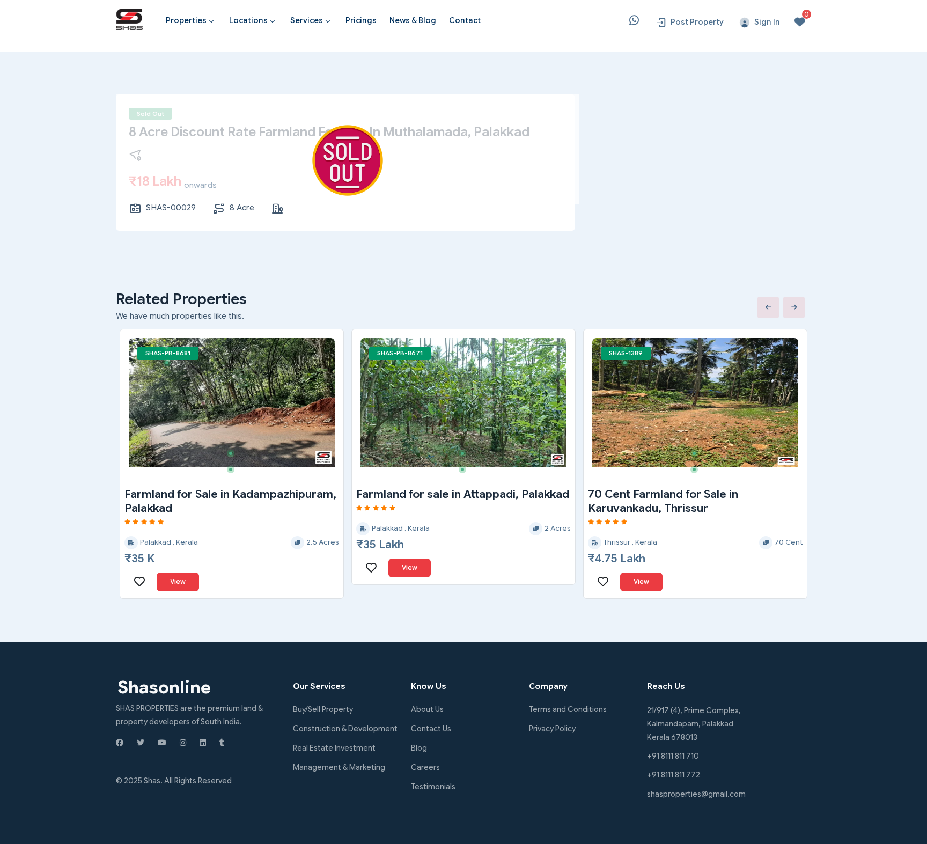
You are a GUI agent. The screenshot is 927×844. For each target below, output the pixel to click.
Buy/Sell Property (323, 709)
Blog (419, 748)
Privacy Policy (552, 728)
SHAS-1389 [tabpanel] (626, 353)
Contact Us (431, 728)
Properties (186, 20)
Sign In (767, 22)
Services (306, 20)
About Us (427, 709)
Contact (465, 20)
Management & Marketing (339, 767)
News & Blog (412, 20)
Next (794, 307)
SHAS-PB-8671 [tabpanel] (400, 353)
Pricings (361, 20)
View (178, 581)
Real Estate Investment (334, 748)
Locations (248, 20)
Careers (425, 767)
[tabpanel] (232, 402)
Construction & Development (345, 728)
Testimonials (433, 786)
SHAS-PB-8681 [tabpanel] (167, 353)
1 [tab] (170, 351)
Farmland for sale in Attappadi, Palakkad (462, 494)
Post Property (697, 22)
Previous (768, 307)
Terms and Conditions (568, 709)
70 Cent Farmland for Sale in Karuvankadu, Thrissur (663, 501)
